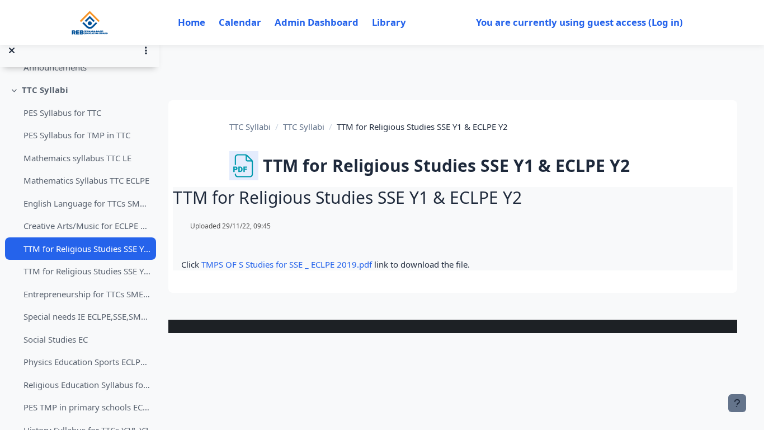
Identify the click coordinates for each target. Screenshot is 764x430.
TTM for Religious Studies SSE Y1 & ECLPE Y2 (86, 248)
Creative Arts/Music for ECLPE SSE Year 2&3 (86, 225)
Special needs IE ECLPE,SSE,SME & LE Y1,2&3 (86, 316)
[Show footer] (737, 403)
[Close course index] (12, 50)
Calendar (240, 22)
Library (389, 22)
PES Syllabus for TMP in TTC (76, 135)
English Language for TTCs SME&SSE (86, 203)
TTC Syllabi (45, 89)
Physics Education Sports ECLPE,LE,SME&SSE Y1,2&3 (86, 361)
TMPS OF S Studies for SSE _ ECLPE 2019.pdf (286, 264)
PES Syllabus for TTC (62, 112)
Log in (666, 22)
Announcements (55, 67)
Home (191, 22)
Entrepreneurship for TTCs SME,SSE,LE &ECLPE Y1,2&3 (86, 294)
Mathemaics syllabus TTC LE (77, 157)
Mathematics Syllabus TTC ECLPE (86, 180)
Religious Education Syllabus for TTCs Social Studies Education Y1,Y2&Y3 (86, 384)
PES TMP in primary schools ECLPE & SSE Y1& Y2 (86, 407)
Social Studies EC (55, 339)
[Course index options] (146, 50)
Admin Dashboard (317, 22)
